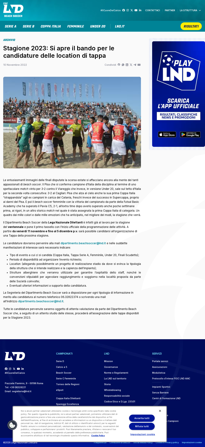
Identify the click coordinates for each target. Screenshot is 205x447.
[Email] (139, 64)
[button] (12, 425)
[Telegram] (135, 64)
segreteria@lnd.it (21, 391)
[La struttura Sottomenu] (200, 10)
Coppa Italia (51, 26)
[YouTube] (137, 10)
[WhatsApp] (123, 64)
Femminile (75, 26)
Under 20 (97, 26)
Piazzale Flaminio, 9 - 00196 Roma (24, 383)
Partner (170, 10)
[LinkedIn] (141, 10)
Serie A (10, 26)
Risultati (191, 26)
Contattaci (152, 10)
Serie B (28, 26)
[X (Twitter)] (132, 10)
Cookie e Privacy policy (167, 442)
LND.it (119, 26)
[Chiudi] (160, 410)
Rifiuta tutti (142, 426)
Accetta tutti (141, 418)
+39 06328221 (18, 387)
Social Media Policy (142, 442)
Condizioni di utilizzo (120, 442)
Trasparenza (99, 442)
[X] (131, 64)
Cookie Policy (98, 435)
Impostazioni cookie (192, 442)
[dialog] (90, 424)
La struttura (188, 10)
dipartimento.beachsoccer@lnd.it (83, 243)
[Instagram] (128, 10)
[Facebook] (124, 10)
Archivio (9, 39)
